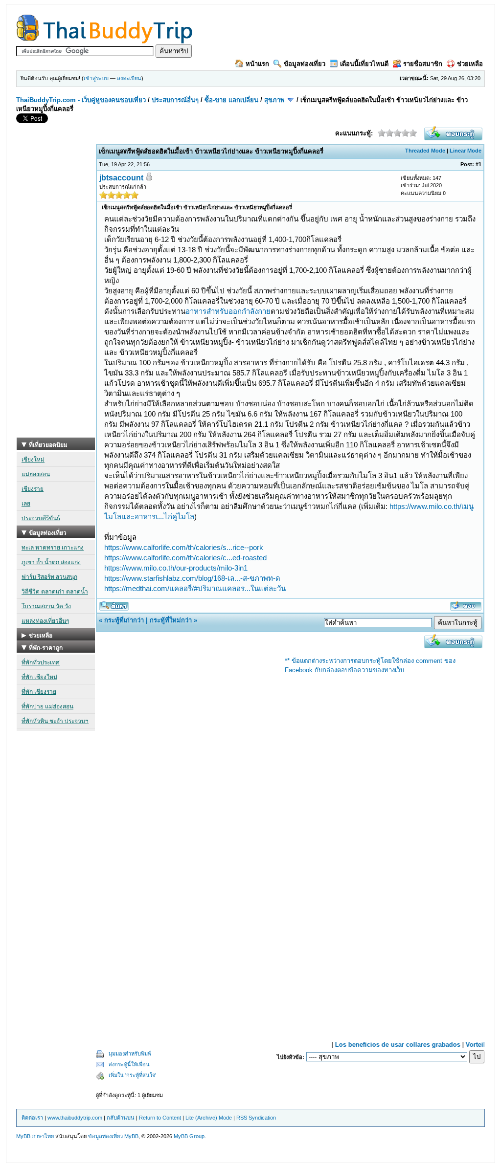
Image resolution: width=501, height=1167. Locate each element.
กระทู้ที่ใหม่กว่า (171, 620)
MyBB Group (189, 1136)
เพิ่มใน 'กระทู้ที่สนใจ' (132, 1075)
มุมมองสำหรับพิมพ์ (130, 1054)
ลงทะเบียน (129, 78)
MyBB (131, 1136)
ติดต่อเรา (32, 1118)
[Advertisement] (56, 291)
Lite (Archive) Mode (208, 1118)
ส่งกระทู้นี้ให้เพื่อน (129, 1064)
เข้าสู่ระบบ (96, 78)
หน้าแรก (257, 63)
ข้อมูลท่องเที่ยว (304, 63)
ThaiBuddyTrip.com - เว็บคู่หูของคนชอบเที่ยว (81, 100)
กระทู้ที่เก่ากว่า (124, 620)
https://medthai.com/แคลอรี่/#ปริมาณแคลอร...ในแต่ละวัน (195, 588)
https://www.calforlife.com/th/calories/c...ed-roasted (185, 557)
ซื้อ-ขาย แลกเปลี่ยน (231, 100)
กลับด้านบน (121, 1118)
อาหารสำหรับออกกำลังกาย (228, 311)
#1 (478, 164)
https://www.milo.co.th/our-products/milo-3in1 (176, 568)
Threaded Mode (425, 151)
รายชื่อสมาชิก (422, 63)
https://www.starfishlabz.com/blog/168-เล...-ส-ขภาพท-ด (192, 578)
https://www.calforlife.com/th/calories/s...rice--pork (183, 547)
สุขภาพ (274, 100)
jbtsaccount (121, 178)
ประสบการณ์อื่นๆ (175, 100)
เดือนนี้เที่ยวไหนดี (364, 63)
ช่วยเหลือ (470, 63)
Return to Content (160, 1118)
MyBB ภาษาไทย (35, 1136)
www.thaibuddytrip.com (74, 1118)
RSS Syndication (256, 1118)
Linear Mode (465, 151)
